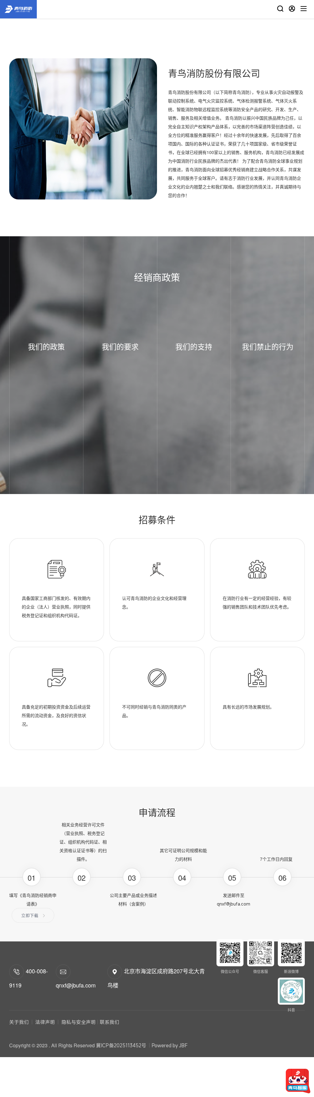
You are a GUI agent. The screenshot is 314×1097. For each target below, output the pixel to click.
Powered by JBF (169, 1045)
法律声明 (45, 1022)
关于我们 (19, 1022)
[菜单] (303, 9)
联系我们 (109, 1022)
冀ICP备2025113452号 (121, 1045)
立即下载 (29, 915)
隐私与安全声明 (78, 1022)
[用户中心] (292, 9)
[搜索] (280, 9)
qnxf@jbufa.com (233, 904)
